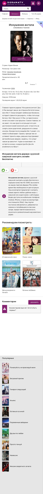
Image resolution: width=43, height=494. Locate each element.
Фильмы (25, 14)
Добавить (35, 302)
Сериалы (10, 72)
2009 (13, 88)
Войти (33, 3)
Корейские (17, 72)
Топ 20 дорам (36, 14)
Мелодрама (11, 74)
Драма (4, 74)
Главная (5, 14)
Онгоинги (15, 14)
